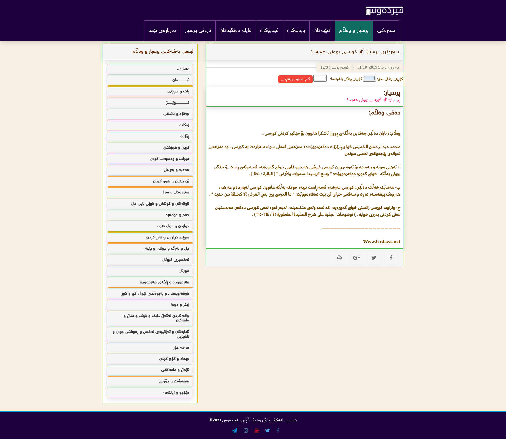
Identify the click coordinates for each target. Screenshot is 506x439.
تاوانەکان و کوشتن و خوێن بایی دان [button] (160, 204)
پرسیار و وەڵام (354, 31)
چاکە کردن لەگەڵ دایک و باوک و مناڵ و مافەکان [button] (156, 318)
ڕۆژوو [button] (184, 136)
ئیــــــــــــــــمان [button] (180, 80)
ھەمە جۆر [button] (181, 348)
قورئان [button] (184, 271)
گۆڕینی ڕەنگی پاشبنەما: (346, 79)
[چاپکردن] (339, 258)
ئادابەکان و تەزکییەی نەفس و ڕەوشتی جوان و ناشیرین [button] (151, 334)
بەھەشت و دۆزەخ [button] (174, 381)
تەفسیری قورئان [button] (175, 260)
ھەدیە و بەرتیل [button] (176, 170)
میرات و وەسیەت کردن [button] (169, 159)
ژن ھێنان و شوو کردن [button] (171, 181)
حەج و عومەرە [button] (177, 215)
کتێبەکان (322, 31)
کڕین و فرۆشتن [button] (176, 148)
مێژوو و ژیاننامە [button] (176, 393)
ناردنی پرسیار (198, 31)
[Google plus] (356, 258)
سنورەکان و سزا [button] (176, 192)
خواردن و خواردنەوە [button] (173, 226)
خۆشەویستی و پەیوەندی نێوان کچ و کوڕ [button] (155, 294)
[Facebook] (390, 258)
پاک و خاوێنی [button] (178, 92)
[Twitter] (373, 258)
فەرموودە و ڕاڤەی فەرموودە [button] (164, 282)
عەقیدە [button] (183, 69)
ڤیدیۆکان (269, 31)
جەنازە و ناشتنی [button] (176, 114)
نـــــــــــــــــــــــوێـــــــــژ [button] (177, 103)
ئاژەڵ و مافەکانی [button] (175, 370)
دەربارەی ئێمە (162, 31)
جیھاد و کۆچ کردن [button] (174, 359)
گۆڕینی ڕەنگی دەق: (390, 79)
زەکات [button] (184, 125)
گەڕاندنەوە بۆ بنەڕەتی (295, 79)
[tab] (150, 69)
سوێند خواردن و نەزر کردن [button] (167, 238)
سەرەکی (386, 31)
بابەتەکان (296, 31)
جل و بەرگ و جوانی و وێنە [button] (167, 249)
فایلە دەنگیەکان (236, 31)
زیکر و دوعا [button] (180, 305)
